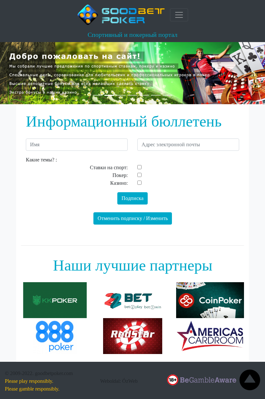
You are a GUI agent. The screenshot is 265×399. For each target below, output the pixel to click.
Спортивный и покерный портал (132, 34)
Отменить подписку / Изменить (133, 218)
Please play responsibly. (29, 381)
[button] (20, 73)
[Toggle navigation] (179, 14)
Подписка (132, 198)
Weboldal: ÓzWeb (119, 381)
